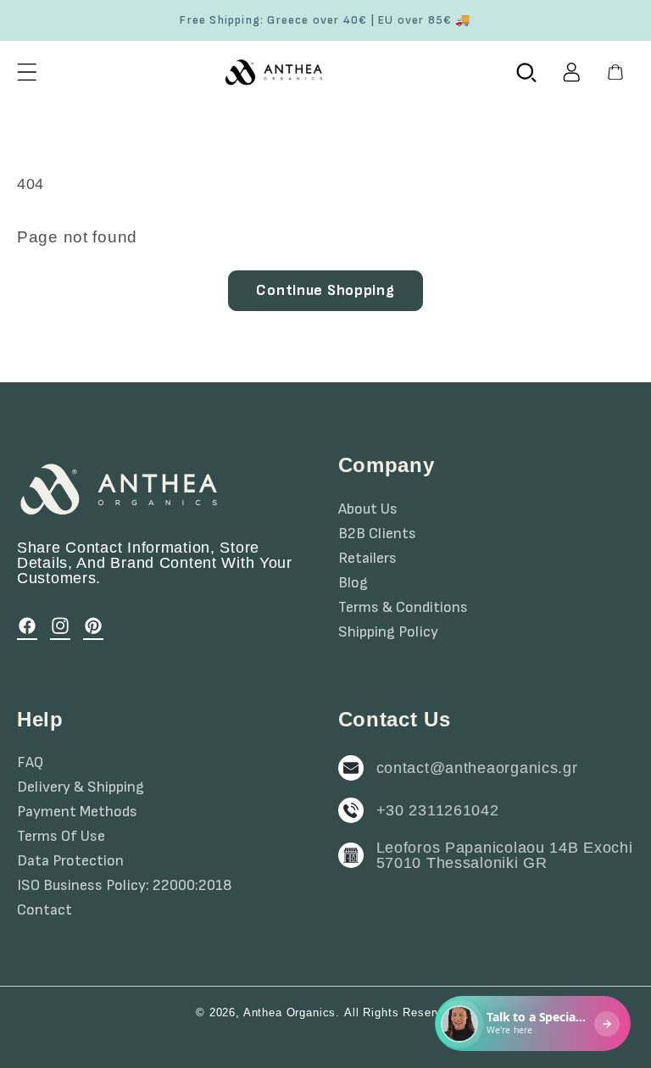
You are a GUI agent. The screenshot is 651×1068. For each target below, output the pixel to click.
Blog (353, 583)
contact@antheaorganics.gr (477, 767)
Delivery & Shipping (80, 787)
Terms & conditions (403, 607)
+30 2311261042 (437, 810)
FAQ (30, 762)
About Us (368, 509)
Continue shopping (325, 290)
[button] (27, 71)
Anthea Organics (290, 1012)
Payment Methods (77, 812)
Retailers (367, 558)
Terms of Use (61, 836)
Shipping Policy (388, 632)
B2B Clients (377, 534)
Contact (44, 910)
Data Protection (70, 861)
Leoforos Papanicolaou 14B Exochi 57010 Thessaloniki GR (504, 855)
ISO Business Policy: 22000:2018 (124, 885)
